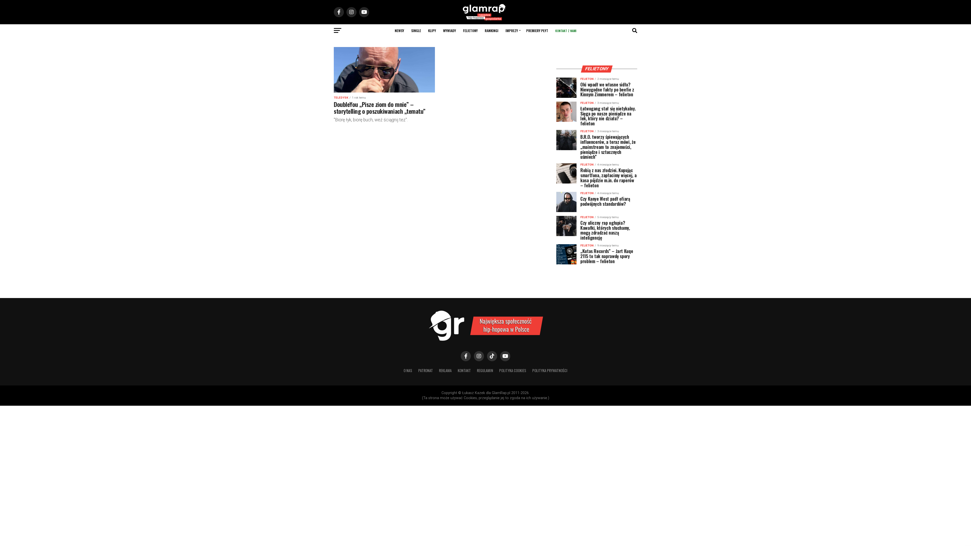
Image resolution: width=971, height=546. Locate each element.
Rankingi (491, 30)
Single (416, 30)
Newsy (399, 30)
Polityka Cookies (512, 370)
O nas (408, 370)
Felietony (470, 30)
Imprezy (511, 30)
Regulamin (485, 370)
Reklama (445, 370)
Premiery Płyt (537, 30)
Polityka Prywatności (549, 370)
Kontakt (464, 370)
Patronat (425, 370)
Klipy (432, 30)
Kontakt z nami (565, 31)
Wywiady (449, 30)
